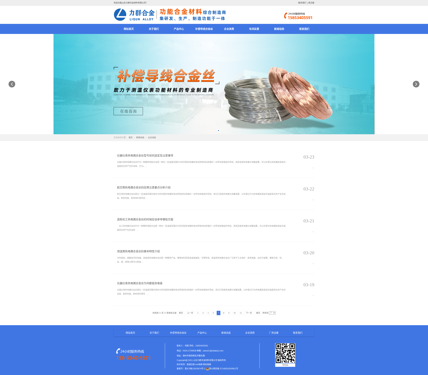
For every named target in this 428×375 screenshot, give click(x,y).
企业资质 (229, 29)
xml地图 (198, 364)
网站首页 (129, 29)
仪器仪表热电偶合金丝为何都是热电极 (140, 283)
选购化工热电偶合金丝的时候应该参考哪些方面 (145, 219)
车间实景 (254, 29)
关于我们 (154, 29)
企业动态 (152, 137)
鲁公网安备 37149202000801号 (223, 368)
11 (241, 313)
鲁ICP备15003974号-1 (195, 368)
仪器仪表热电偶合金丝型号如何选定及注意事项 (145, 155)
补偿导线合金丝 (204, 29)
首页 (131, 137)
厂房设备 (274, 332)
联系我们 (302, 3)
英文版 (311, 3)
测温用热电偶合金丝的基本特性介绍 (138, 251)
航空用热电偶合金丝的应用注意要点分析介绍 (144, 187)
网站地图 (207, 364)
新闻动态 (279, 29)
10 (235, 313)
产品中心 (179, 29)
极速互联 (191, 364)
